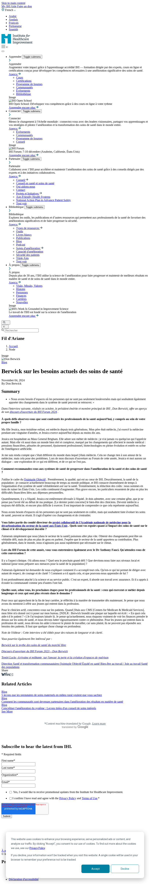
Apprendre (15, 56)
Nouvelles (22, 302)
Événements (23, 90)
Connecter (15, 111)
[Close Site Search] (5, 327)
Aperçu (13, 74)
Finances (21, 295)
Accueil (13, 346)
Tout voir (21, 203)
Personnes (22, 292)
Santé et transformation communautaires (36, 663)
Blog (19, 241)
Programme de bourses (29, 84)
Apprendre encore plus (22, 107)
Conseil (20, 141)
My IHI (6, 6)
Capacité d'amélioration (29, 251)
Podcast (20, 244)
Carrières (21, 299)
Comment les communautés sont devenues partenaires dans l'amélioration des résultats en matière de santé (62, 701)
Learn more (99, 723)
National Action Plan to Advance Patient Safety (43, 200)
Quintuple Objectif (35, 479)
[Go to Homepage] (17, 43)
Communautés (24, 87)
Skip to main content (13, 3)
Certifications (23, 80)
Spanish (13, 29)
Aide (14, 6)
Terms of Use (89, 798)
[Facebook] (6, 674)
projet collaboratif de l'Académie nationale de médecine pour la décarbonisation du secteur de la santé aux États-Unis (66, 524)
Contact (20, 189)
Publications (23, 238)
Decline (125, 868)
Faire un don (24, 6)
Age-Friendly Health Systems (33, 196)
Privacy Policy (37, 848)
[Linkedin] (8, 674)
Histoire (20, 289)
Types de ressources (28, 228)
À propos (14, 264)
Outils (19, 231)
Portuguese (15, 26)
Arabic (13, 16)
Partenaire (15, 158)
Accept (95, 868)
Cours (19, 77)
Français (13, 22)
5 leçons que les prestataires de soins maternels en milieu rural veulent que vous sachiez (51, 695)
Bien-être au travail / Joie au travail (120, 663)
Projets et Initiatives (27, 193)
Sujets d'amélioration (28, 248)
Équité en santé (91, 663)
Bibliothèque (23, 94)
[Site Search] (5, 322)
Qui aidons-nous (25, 186)
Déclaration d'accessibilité (24, 879)
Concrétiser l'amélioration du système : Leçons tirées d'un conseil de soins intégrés (48, 708)
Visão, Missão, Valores (29, 285)
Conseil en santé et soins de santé (35, 183)
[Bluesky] (3, 674)
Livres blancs (23, 234)
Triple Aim (22, 258)
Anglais (13, 19)
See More (7, 711)
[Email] (11, 674)
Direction (7, 663)
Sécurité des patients (28, 254)
